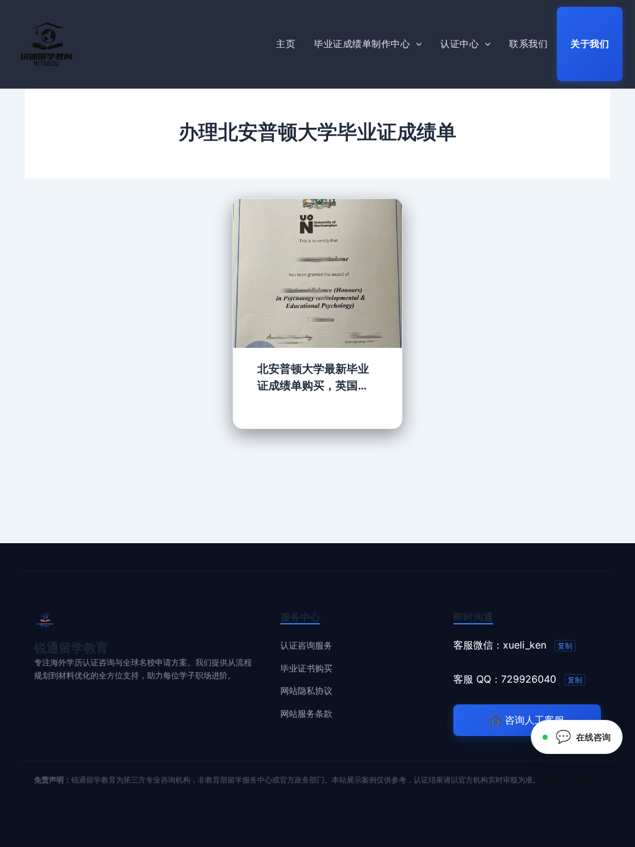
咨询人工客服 (526, 720)
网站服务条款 (306, 713)
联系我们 (528, 44)
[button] (416, 44)
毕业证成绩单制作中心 (362, 44)
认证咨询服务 (306, 645)
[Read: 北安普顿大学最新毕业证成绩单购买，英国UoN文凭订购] (317, 272)
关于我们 (590, 44)
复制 (564, 645)
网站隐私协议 (306, 690)
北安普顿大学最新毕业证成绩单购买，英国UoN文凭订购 (313, 378)
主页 (285, 44)
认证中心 (459, 44)
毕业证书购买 (306, 668)
